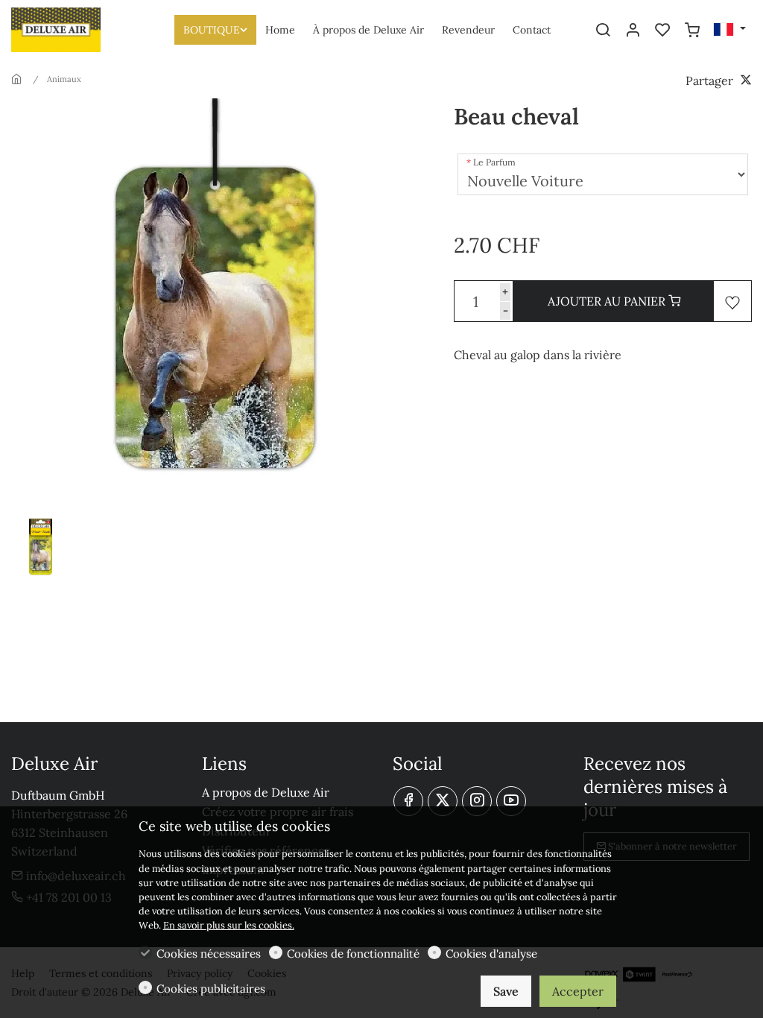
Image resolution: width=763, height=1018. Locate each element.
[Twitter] (443, 801)
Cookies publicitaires (210, 988)
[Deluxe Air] (74, 28)
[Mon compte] (633, 30)
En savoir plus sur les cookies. (228, 925)
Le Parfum (494, 162)
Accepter (578, 991)
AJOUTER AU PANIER (608, 301)
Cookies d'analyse (491, 953)
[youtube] (511, 801)
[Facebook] (408, 801)
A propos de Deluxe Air (265, 792)
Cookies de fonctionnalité (353, 953)
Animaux (64, 79)
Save (506, 991)
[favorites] (662, 30)
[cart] (692, 30)
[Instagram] (477, 801)
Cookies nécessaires (208, 953)
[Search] (603, 30)
